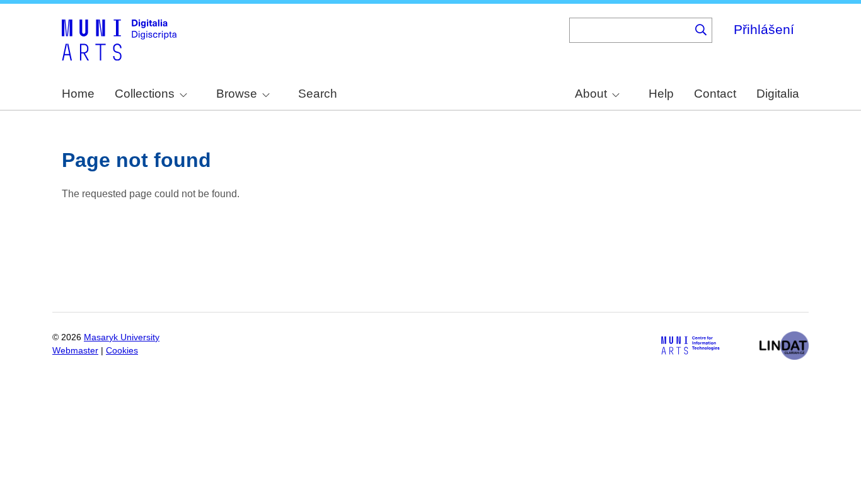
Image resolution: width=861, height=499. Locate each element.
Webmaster (75, 350)
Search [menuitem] (317, 94)
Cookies (122, 350)
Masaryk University (121, 337)
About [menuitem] (591, 94)
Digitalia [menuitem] (777, 94)
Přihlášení (764, 29)
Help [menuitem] (661, 94)
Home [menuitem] (78, 94)
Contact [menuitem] (715, 94)
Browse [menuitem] (236, 94)
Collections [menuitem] (145, 94)
